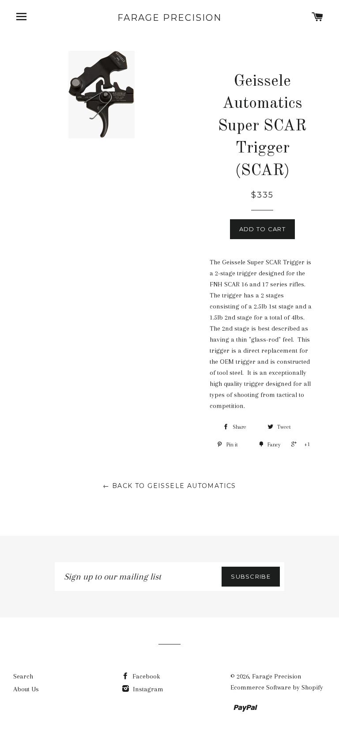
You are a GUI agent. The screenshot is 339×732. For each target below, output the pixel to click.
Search (23, 676)
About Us (26, 689)
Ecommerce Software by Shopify (276, 687)
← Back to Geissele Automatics (169, 486)
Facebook (145, 676)
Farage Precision (169, 17)
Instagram (147, 689)
